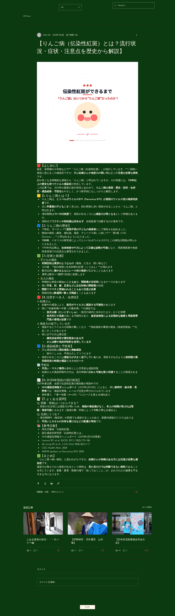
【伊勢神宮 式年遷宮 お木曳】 (87, 541)
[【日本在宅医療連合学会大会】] (132, 523)
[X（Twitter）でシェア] (45, 483)
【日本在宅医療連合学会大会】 (130, 541)
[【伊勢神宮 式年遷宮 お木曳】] (87, 523)
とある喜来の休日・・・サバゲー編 (43, 541)
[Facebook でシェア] (38, 483)
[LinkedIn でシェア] (51, 483)
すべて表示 (147, 507)
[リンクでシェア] (58, 483)
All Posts (26, 16)
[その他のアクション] (136, 35)
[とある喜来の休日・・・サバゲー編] (43, 523)
